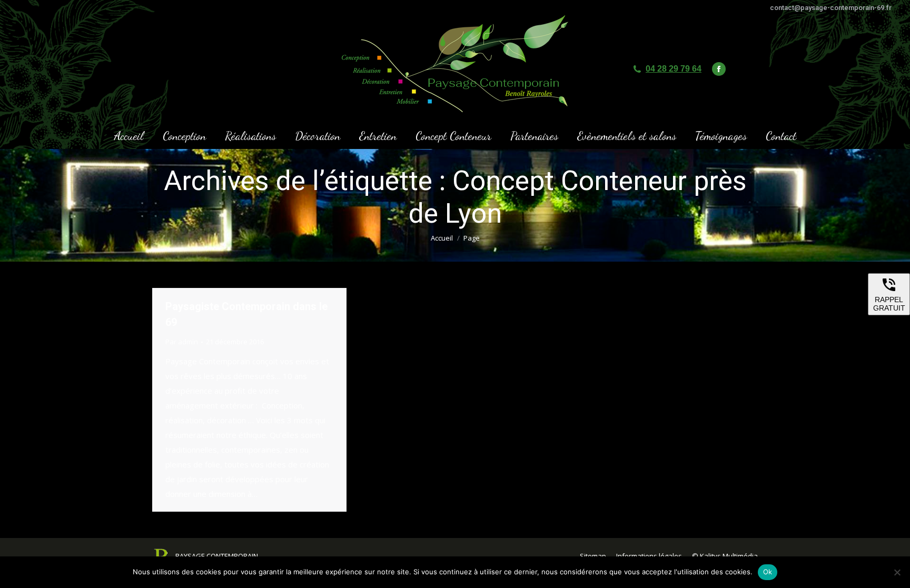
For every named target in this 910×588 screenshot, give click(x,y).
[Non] (897, 572)
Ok (768, 571)
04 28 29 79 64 (673, 68)
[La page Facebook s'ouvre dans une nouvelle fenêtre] (719, 69)
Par (181, 341)
